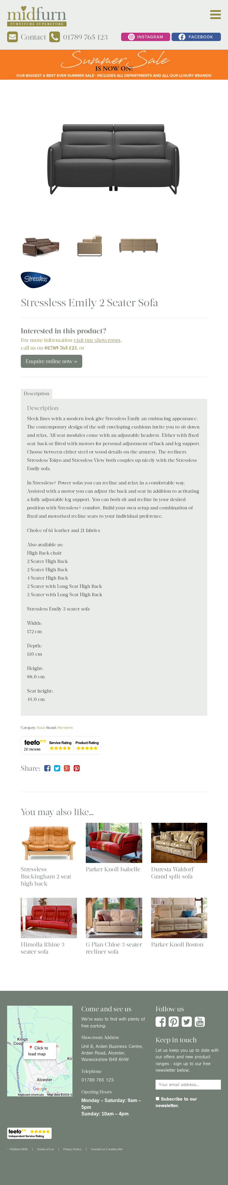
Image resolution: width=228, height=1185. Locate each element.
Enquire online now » (51, 361)
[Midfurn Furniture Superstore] (36, 16)
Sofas (41, 728)
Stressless (65, 728)
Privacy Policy (72, 1149)
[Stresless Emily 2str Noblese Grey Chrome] (114, 155)
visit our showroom (97, 340)
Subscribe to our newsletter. (176, 1102)
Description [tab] (36, 393)
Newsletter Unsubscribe (107, 1149)
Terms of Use (45, 1149)
